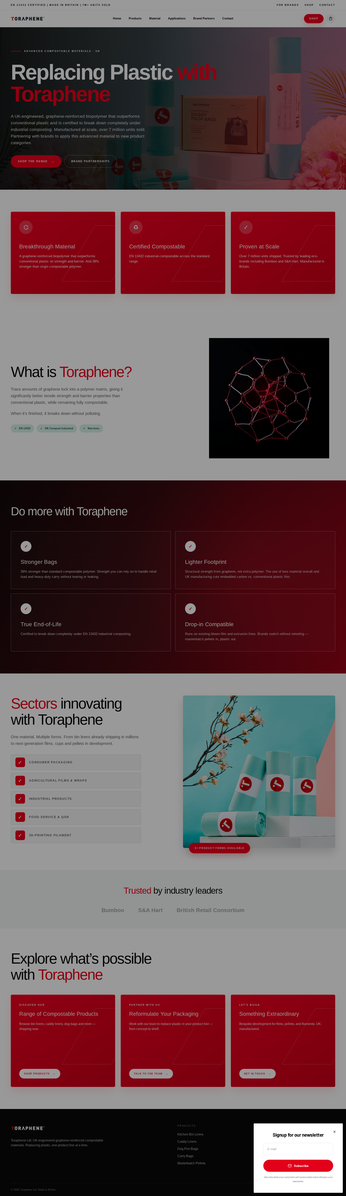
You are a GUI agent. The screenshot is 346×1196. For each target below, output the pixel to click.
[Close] (334, 1132)
